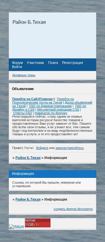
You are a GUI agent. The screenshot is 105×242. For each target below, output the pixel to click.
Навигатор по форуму (51, 113)
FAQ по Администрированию (50, 106)
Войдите (42, 148)
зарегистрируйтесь (69, 148)
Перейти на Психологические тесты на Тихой (43, 100)
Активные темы (23, 75)
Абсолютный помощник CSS (58, 109)
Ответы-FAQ (22, 113)
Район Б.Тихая (28, 158)
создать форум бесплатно (73, 209)
